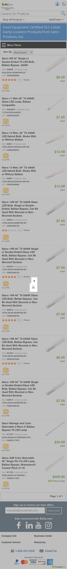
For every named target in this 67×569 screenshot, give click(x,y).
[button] (34, 280)
